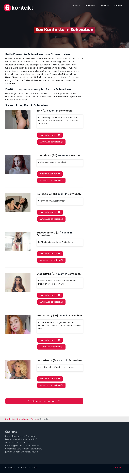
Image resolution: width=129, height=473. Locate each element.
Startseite (75, 5)
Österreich (105, 5)
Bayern (34, 419)
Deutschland (90, 5)
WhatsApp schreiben (50, 141)
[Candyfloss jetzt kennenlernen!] (17, 164)
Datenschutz (117, 467)
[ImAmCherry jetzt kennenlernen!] (17, 324)
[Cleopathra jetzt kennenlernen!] (17, 282)
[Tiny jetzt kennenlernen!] (17, 119)
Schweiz (118, 5)
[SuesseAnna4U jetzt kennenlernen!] (17, 241)
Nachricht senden (49, 135)
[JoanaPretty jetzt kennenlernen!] (17, 369)
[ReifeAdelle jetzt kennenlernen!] (17, 202)
